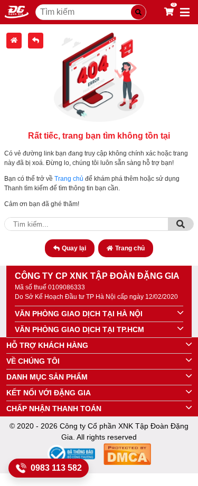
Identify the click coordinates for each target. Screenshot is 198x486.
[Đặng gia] (16, 12)
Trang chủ (68, 178)
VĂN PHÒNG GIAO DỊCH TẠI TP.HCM (79, 329)
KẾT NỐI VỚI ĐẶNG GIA (48, 392)
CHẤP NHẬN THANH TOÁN (53, 408)
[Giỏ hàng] (169, 12)
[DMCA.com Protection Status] (127, 456)
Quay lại (74, 248)
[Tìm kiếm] (138, 12)
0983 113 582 (56, 467)
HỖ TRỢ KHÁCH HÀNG (47, 345)
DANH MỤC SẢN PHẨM (47, 377)
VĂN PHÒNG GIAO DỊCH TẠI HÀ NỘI (79, 313)
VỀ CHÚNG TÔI (33, 361)
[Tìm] (180, 224)
